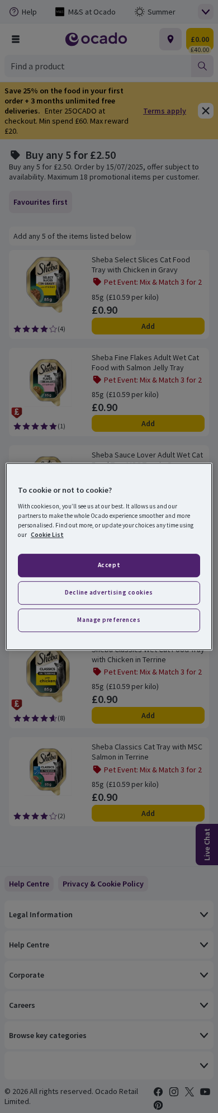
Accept (109, 565)
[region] (109, 556)
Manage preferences (108, 620)
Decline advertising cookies (109, 592)
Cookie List (47, 535)
